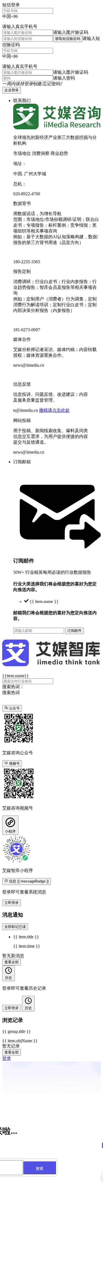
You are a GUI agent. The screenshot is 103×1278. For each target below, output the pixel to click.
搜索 (39, 1168)
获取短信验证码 (67, 39)
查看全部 (11, 962)
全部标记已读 (15, 927)
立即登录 (11, 903)
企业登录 (11, 90)
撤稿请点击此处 (54, 410)
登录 (6, 1058)
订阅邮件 (74, 631)
